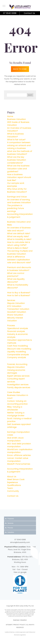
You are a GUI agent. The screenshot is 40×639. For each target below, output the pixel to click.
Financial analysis (16, 331)
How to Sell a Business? (18, 295)
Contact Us (29, 13)
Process (11, 325)
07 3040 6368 (9, 13)
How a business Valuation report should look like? (19, 177)
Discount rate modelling (19, 348)
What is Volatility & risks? (19, 239)
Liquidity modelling (16, 351)
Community (13, 491)
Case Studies (13, 392)
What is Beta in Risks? (17, 248)
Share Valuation (15, 314)
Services (11, 300)
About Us (11, 476)
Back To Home (20, 69)
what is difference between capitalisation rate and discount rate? (19, 259)
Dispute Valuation (16, 303)
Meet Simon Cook (15, 479)
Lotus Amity (24, 606)
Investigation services (17, 384)
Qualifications (14, 485)
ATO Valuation (14, 306)
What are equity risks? (18, 236)
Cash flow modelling (17, 345)
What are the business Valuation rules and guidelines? (18, 168)
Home (10, 116)
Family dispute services (18, 387)
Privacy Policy (19, 625)
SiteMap (9, 625)
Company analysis (16, 357)
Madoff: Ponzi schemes (18, 464)
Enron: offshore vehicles (19, 455)
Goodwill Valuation (16, 312)
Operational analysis (17, 328)
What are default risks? (18, 233)
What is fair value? (16, 139)
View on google (20, 572)
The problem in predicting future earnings (15, 208)
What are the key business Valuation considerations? (16, 160)
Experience (12, 482)
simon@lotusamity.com (20, 542)
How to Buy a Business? (18, 292)
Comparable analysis (18, 354)
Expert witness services (18, 376)
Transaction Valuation (18, 309)
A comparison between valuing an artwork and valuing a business (19, 145)
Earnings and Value (17, 196)
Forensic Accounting (17, 364)
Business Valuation (16, 119)
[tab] (20, 519)
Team (10, 488)
